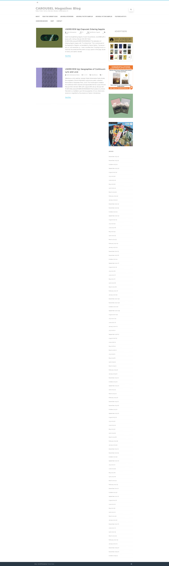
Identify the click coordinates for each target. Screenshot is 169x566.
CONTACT (59, 21)
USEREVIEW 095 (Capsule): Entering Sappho (85, 29)
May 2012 (111, 472)
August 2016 (112, 338)
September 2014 (113, 385)
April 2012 (111, 476)
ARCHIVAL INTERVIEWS (66, 16)
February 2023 (112, 196)
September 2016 (113, 334)
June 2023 (111, 180)
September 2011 (113, 496)
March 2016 (112, 350)
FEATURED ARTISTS (120, 16)
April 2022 (111, 235)
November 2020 (113, 302)
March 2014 (112, 393)
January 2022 (112, 247)
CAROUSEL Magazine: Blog (58, 8)
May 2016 (111, 346)
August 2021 (112, 267)
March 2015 (112, 366)
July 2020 (111, 318)
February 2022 (112, 243)
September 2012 (113, 460)
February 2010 (113, 540)
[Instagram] (37, 2)
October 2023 (112, 164)
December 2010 (113, 524)
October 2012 (112, 457)
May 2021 (111, 279)
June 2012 (111, 468)
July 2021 (111, 271)
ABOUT (38, 16)
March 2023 (112, 192)
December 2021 (113, 251)
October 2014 (112, 381)
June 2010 (111, 528)
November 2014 (113, 378)
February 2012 (112, 484)
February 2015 (112, 370)
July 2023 (111, 176)
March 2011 (112, 516)
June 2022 (111, 227)
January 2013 (112, 445)
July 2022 (111, 223)
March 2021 (112, 287)
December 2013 (113, 401)
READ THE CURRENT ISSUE (50, 16)
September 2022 (113, 215)
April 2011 (111, 512)
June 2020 (111, 322)
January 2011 (112, 520)
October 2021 (112, 259)
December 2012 (113, 449)
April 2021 (111, 283)
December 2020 (113, 298)
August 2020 (112, 314)
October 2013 (112, 409)
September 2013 (113, 413)
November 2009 (113, 551)
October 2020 (112, 306)
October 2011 (112, 492)
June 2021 (111, 275)
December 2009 (113, 547)
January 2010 (112, 543)
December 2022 (113, 204)
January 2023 (112, 200)
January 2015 (112, 374)
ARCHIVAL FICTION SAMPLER (104, 16)
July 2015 (111, 354)
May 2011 (111, 508)
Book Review (92, 32)
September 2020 (113, 310)
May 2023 (111, 184)
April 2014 (111, 389)
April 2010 (111, 532)
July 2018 (111, 330)
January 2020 (112, 326)
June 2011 (111, 504)
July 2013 (111, 421)
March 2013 (112, 437)
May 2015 (111, 358)
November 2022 (113, 208)
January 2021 (112, 295)
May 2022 (111, 231)
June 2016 (111, 342)
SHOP (52, 21)
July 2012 (111, 464)
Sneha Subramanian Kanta (70, 33)
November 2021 (113, 255)
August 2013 (112, 417)
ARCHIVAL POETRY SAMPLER (84, 16)
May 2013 (111, 429)
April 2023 (111, 188)
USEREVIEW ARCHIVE (42, 21)
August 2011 (112, 500)
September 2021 (113, 263)
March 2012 (112, 480)
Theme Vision (51, 564)
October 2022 (112, 212)
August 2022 (112, 219)
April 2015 (111, 362)
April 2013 (111, 433)
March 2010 (112, 536)
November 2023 (113, 160)
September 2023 (113, 168)
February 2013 (112, 441)
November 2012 (113, 453)
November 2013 (113, 405)
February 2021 (112, 291)
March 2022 (112, 239)
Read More (68, 56)
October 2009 (112, 555)
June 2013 (111, 425)
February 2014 (112, 397)
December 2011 (113, 488)
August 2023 (112, 172)
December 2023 (113, 156)
